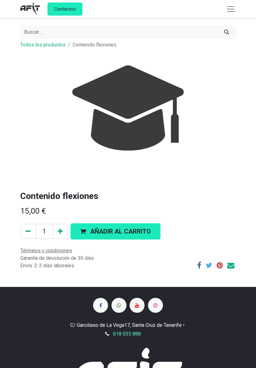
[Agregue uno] (60, 231)
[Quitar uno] (28, 231)
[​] (100, 305)
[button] (115, 231)
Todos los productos (43, 45)
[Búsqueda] (227, 32)
